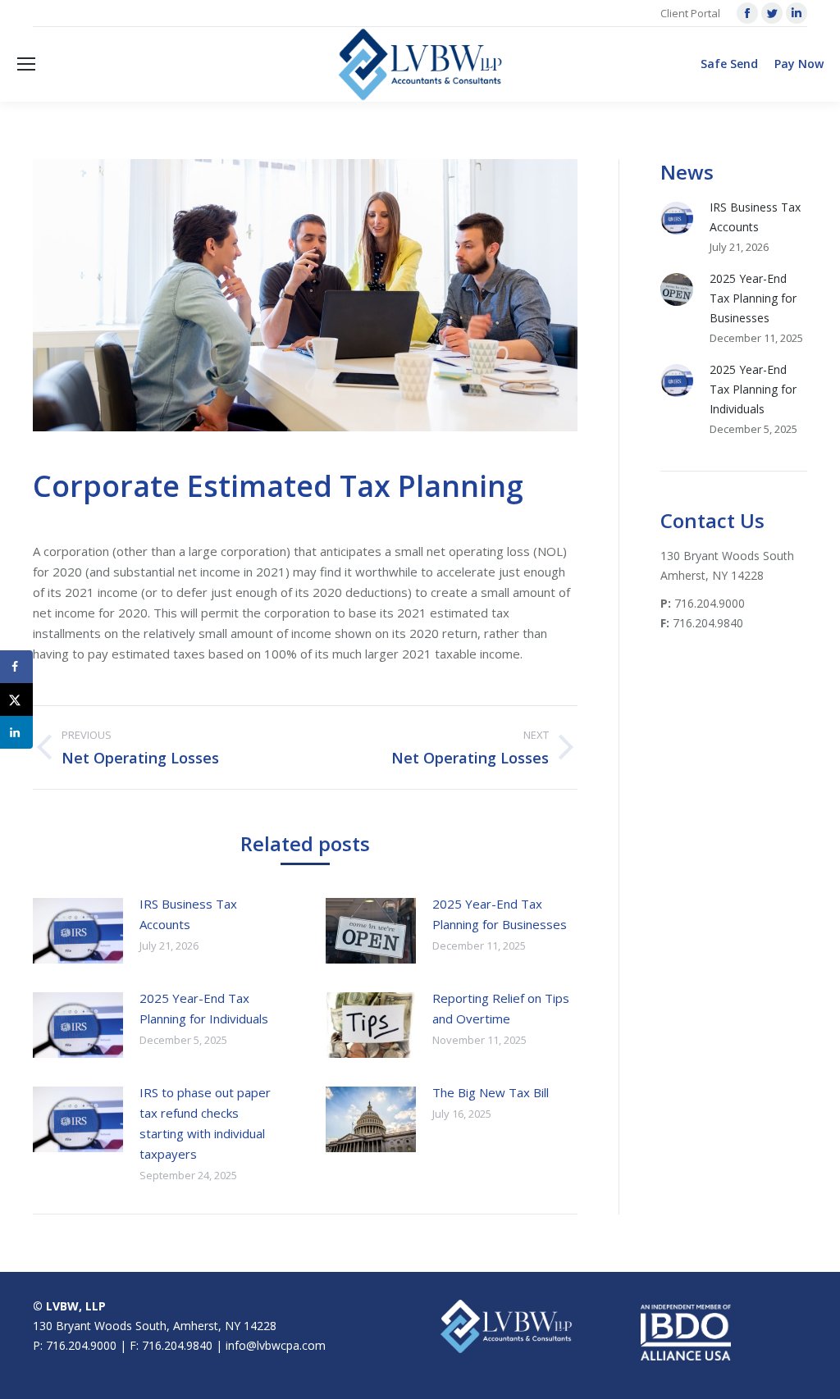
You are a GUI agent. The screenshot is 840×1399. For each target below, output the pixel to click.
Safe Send (729, 63)
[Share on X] (16, 699)
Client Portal (690, 13)
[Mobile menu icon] (26, 64)
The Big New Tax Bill (490, 1092)
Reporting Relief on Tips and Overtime (500, 1008)
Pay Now (799, 63)
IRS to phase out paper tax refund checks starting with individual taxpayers (205, 1123)
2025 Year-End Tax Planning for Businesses (499, 913)
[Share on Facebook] (16, 666)
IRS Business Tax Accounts (188, 913)
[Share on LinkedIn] (16, 732)
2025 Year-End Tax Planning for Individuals (203, 1008)
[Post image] (78, 931)
